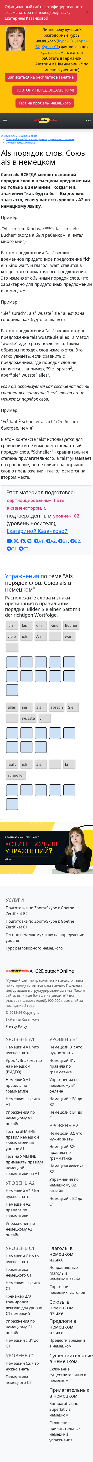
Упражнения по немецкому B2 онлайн (64, 1185)
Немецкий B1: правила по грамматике (62, 1066)
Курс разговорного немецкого (34, 948)
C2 (26, 549)
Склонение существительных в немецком (67, 1374)
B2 (77, 541)
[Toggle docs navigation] (5, 121)
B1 (65, 541)
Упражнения (22, 576)
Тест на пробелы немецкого (45, 103)
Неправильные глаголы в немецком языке (64, 1273)
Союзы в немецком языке (61, 1308)
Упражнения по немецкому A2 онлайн (20, 1229)
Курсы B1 (66, 41)
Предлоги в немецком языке (62, 1327)
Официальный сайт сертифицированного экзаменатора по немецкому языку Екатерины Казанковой (44, 12)
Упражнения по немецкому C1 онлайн (20, 1326)
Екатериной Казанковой (37, 530)
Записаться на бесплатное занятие (41, 77)
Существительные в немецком (71, 1358)
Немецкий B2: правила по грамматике (62, 1152)
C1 (13, 549)
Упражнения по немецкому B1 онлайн (64, 1085)
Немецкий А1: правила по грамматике (18, 1085)
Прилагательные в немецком (69, 1393)
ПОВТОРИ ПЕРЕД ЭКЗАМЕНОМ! (45, 90)
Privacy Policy (16, 1026)
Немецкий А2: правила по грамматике (18, 1210)
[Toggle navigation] (88, 121)
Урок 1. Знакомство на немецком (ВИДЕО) (24, 1066)
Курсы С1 (50, 46)
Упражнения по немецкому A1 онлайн (20, 1118)
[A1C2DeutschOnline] (45, 121)
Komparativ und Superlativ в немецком (63, 1409)
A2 (53, 541)
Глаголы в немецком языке (61, 1254)
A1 (41, 541)
